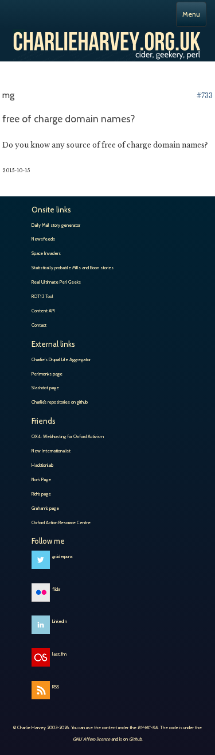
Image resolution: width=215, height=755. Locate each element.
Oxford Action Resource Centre (61, 522)
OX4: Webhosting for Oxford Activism (68, 436)
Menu (191, 14)
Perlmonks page (47, 374)
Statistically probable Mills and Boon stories (73, 267)
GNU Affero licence (91, 739)
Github (135, 739)
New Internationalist (51, 451)
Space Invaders (46, 253)
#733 (205, 95)
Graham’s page (45, 508)
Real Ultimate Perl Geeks (56, 282)
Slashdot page (45, 387)
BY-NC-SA (148, 727)
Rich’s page (41, 494)
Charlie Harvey (107, 40)
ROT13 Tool (42, 296)
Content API (43, 310)
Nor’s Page (41, 479)
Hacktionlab (42, 465)
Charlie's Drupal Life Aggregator (61, 359)
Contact (39, 325)
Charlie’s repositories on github (60, 402)
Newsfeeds (43, 239)
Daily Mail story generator (56, 225)
